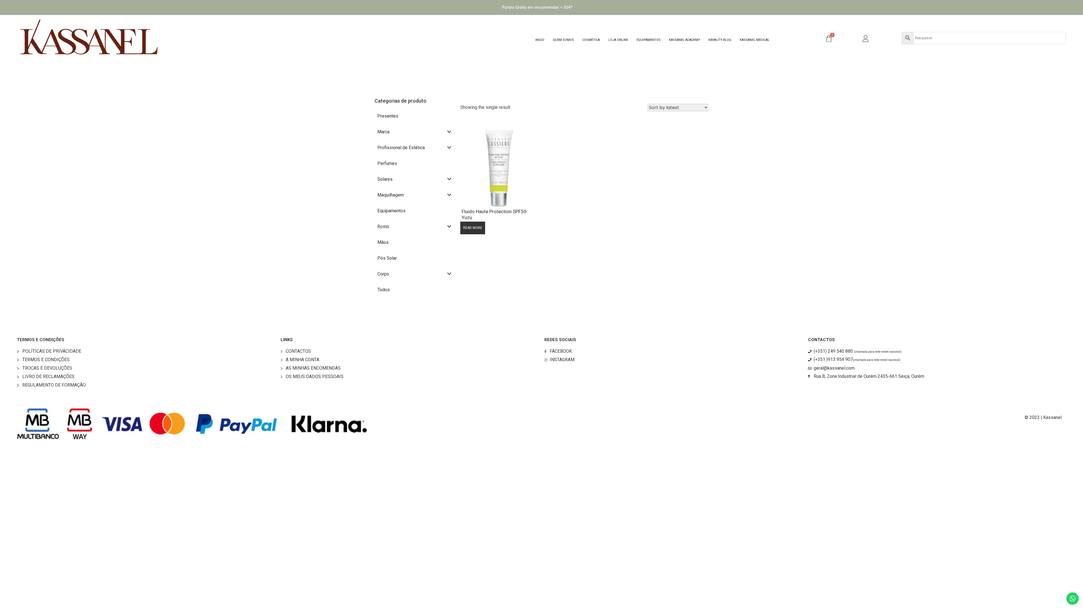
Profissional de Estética (401, 147)
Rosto (383, 226)
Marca (383, 131)
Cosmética (591, 40)
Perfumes (387, 163)
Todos (383, 289)
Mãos (383, 242)
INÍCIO (539, 40)
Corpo (383, 274)
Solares (385, 179)
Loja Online (618, 40)
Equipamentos (649, 40)
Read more (472, 228)
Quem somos (563, 40)
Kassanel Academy (684, 40)
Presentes (387, 116)
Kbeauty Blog (719, 40)
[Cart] (828, 38)
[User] (870, 38)
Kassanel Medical (754, 40)
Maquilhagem (390, 195)
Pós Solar (387, 258)
